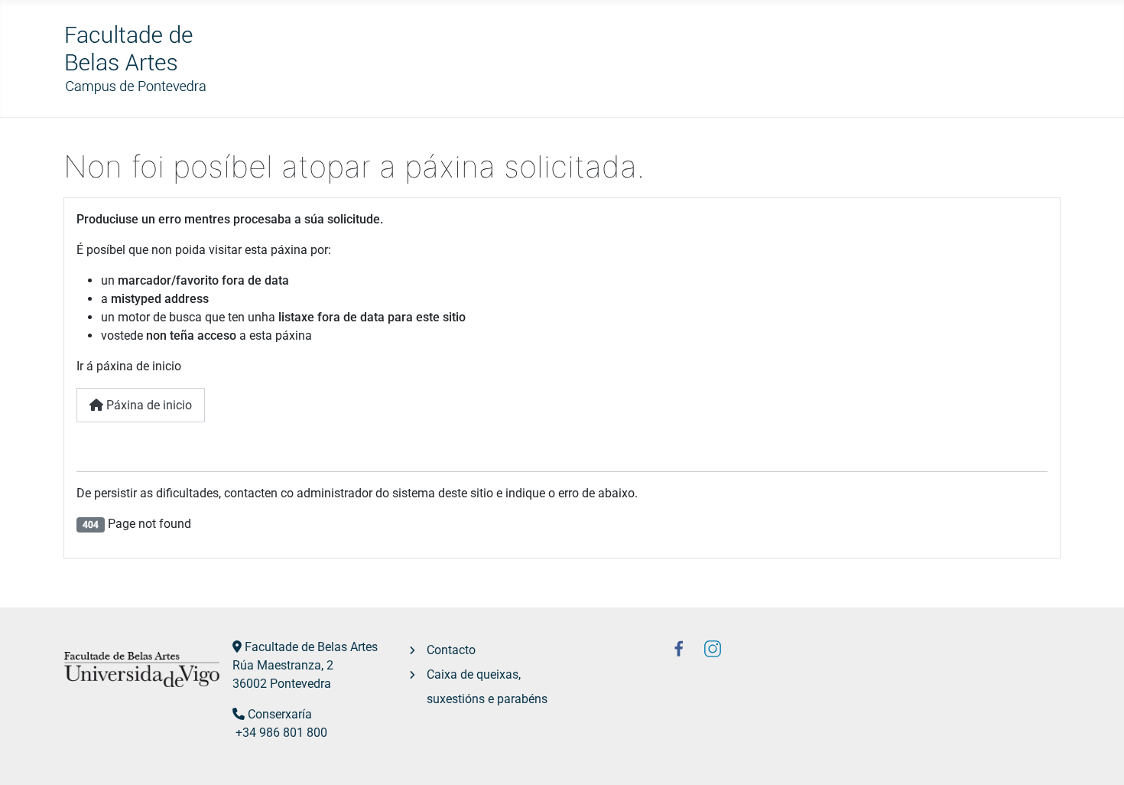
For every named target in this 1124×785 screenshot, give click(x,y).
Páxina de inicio (147, 405)
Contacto (451, 650)
